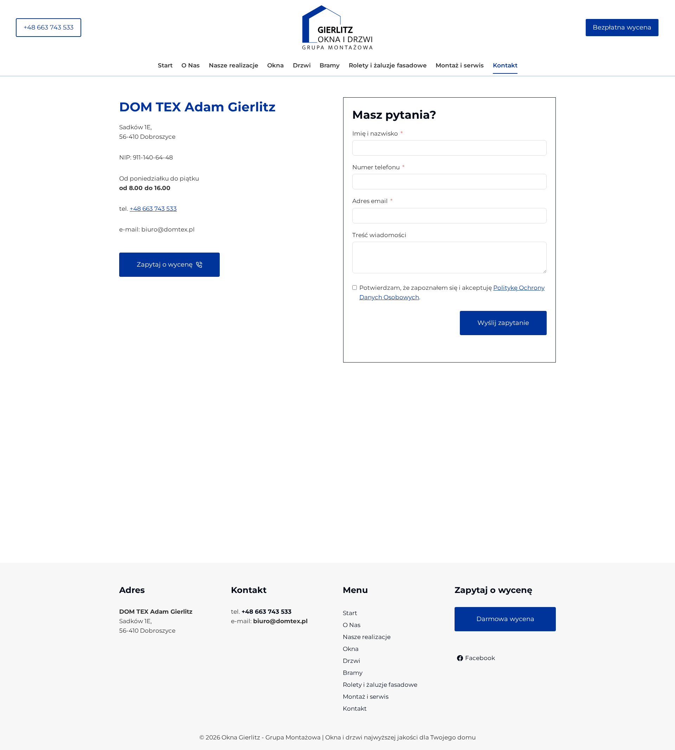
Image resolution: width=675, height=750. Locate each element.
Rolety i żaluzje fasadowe (388, 65)
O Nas (190, 65)
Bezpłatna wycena (622, 27)
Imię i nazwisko (375, 133)
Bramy (330, 65)
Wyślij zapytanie (503, 323)
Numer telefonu (376, 167)
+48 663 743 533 (48, 27)
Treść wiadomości (379, 235)
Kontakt (505, 65)
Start (165, 65)
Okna (275, 65)
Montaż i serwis (460, 65)
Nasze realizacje (233, 65)
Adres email (370, 200)
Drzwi (302, 65)
